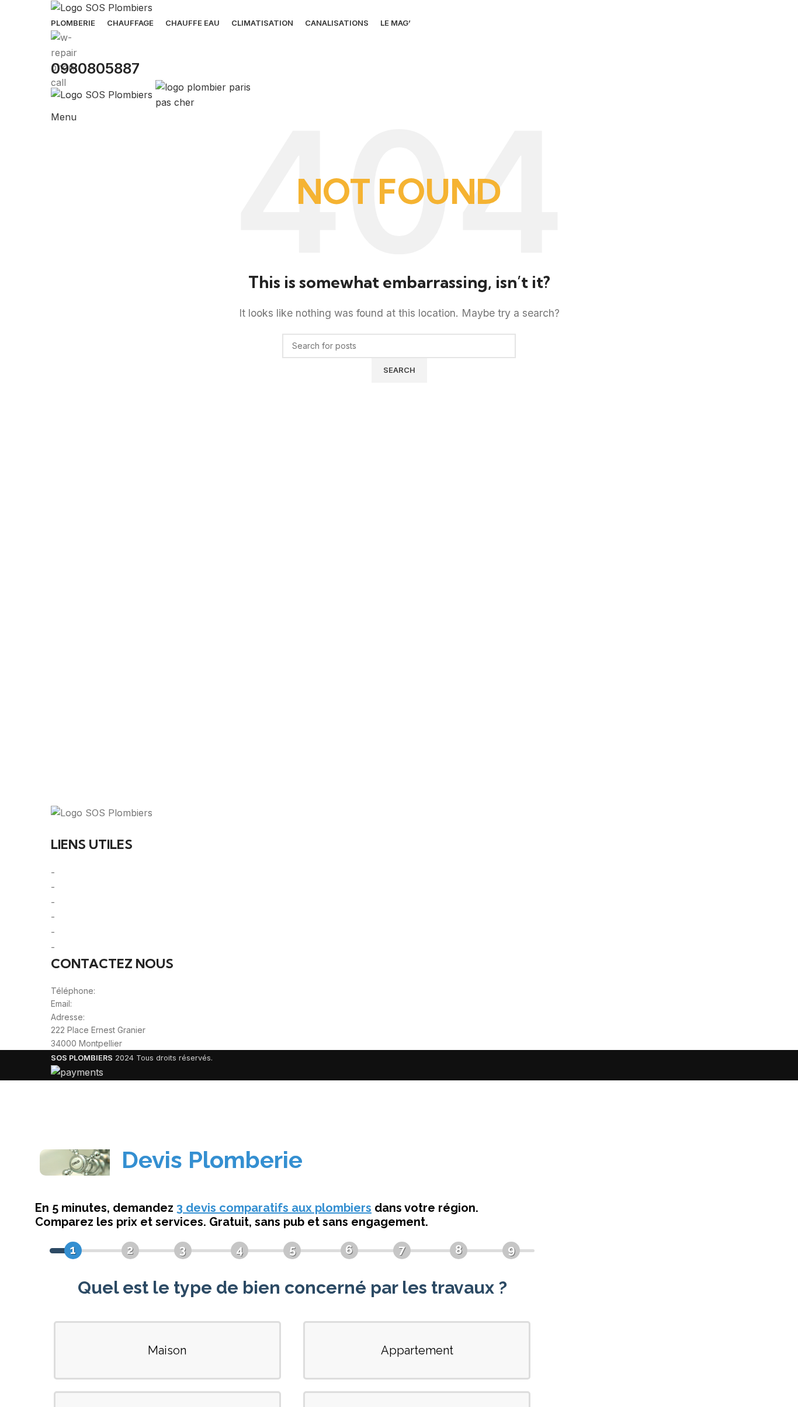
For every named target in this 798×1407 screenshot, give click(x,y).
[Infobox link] (399, 540)
